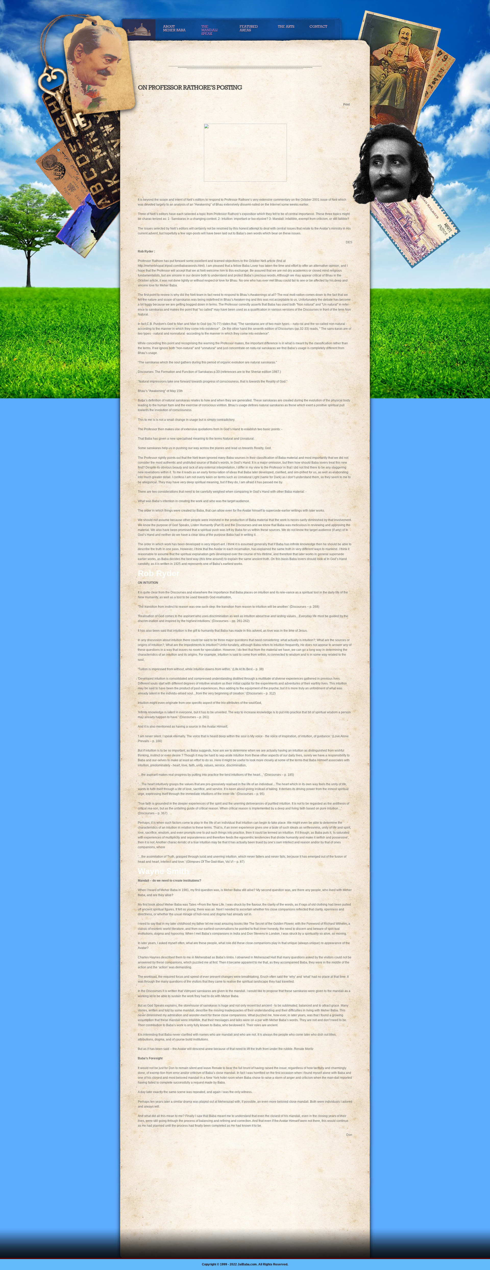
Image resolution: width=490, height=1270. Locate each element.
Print (346, 104)
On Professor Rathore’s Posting (190, 87)
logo (99, 69)
